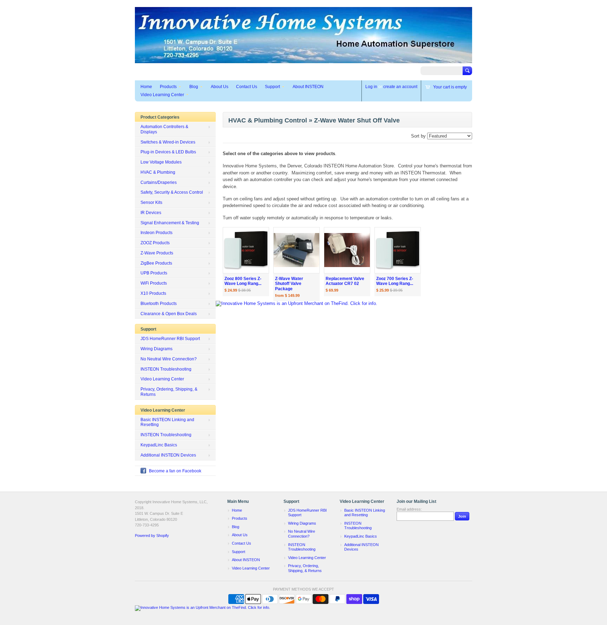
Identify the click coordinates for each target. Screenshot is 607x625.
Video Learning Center (162, 94)
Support (272, 86)
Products (168, 86)
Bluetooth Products (159, 303)
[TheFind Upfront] (296, 303)
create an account (400, 86)
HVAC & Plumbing (158, 172)
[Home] (303, 59)
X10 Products (153, 293)
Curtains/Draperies (159, 182)
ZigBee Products (156, 263)
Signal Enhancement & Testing (170, 222)
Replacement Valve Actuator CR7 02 (345, 281)
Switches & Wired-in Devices (168, 142)
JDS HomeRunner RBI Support (170, 338)
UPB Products (154, 273)
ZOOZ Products (155, 242)
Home (146, 86)
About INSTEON (308, 86)
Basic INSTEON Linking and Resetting (167, 422)
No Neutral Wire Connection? (169, 359)
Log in (371, 86)
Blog (193, 86)
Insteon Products (156, 232)
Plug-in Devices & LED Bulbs (168, 151)
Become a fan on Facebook (175, 470)
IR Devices (151, 212)
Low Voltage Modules (161, 162)
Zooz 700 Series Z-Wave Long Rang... (394, 281)
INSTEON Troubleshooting (166, 369)
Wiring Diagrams (156, 348)
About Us (219, 86)
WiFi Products (154, 283)
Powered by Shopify (152, 535)
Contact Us (246, 86)
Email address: (409, 509)
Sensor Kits (151, 202)
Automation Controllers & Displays (164, 129)
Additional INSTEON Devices (168, 455)
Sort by (418, 136)
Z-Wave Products (157, 253)
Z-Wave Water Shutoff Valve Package (289, 284)
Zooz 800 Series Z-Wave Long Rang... (242, 281)
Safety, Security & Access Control (172, 192)
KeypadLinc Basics (159, 445)
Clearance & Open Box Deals (169, 313)
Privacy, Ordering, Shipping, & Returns (169, 392)
